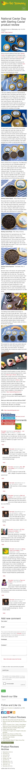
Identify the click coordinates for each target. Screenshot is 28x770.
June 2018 (5, 755)
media (6, 32)
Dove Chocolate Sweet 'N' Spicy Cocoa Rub (13, 740)
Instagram (11, 712)
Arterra (18, 380)
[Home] (13, 3)
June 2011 (5, 764)
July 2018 (5, 753)
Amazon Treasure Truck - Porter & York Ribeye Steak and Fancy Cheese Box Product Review (14, 725)
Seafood (10, 32)
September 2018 (7, 752)
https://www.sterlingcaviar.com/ (13, 392)
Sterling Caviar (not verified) (17, 549)
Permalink (3, 431)
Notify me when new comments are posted (13, 666)
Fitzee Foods (6, 738)
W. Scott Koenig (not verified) (16, 530)
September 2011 (7, 763)
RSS (23, 708)
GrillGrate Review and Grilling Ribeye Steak (13, 727)
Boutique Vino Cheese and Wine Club (12, 734)
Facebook (10, 708)
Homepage (4, 639)
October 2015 (6, 758)
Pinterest (8, 712)
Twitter (5, 712)
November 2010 (7, 766)
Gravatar (19, 633)
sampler (20, 57)
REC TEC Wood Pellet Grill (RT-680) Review (14, 720)
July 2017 (5, 756)
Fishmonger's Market (11, 374)
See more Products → (7, 742)
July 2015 (5, 759)
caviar (2, 32)
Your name (4, 621)
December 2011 (7, 761)
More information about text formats (12, 659)
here (24, 64)
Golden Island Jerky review (9, 729)
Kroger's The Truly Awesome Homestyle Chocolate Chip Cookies (12, 736)
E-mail (3, 627)
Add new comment (20, 416)
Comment (4, 645)
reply (3, 444)
